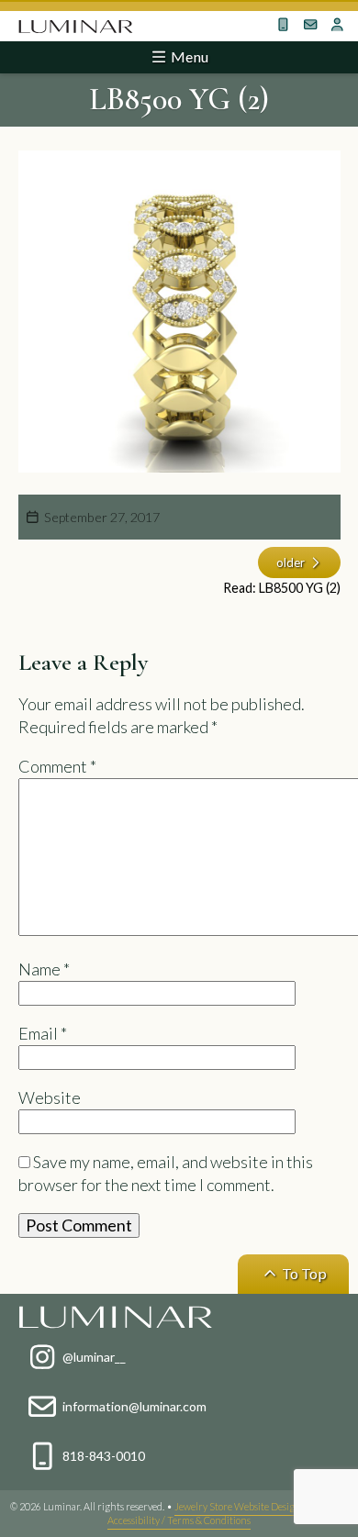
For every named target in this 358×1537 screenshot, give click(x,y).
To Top (303, 1273)
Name (44, 969)
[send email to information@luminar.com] (310, 25)
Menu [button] (188, 56)
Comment (57, 766)
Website (49, 1097)
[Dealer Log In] (338, 25)
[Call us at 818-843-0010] (283, 25)
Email (42, 1033)
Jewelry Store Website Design (237, 1506)
